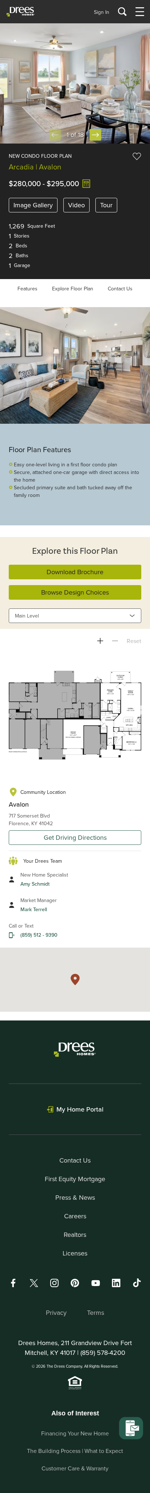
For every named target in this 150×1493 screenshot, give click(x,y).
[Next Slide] (95, 135)
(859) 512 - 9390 (39, 934)
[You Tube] (95, 1283)
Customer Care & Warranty (75, 1468)
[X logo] (33, 1283)
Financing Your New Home (75, 1433)
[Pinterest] (75, 1283)
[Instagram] (54, 1283)
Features (27, 288)
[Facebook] (13, 1283)
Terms (95, 1312)
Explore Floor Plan (72, 288)
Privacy (56, 1312)
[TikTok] (137, 1282)
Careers (75, 1215)
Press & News (75, 1197)
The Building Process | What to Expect (75, 1451)
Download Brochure (75, 571)
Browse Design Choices (75, 592)
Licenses (75, 1253)
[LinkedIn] (116, 1283)
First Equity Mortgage (75, 1178)
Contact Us (120, 288)
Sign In (101, 12)
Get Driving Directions (75, 837)
